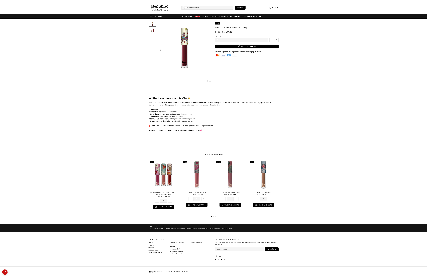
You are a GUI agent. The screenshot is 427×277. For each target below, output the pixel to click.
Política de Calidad (196, 243)
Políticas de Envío (175, 249)
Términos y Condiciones (177, 243)
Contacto (151, 247)
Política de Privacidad (176, 251)
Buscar (240, 8)
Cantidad (218, 37)
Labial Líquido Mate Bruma (173, 192)
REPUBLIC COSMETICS (159, 7)
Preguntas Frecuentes (155, 252)
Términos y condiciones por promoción (178, 245)
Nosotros (151, 245)
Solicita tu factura (153, 250)
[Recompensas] (5, 272)
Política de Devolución (176, 254)
